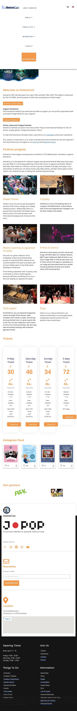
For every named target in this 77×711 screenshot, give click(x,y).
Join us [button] (27, 18)
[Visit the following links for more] (5, 547)
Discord (36, 142)
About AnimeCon (29, 8)
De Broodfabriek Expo (11, 611)
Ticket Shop (14, 424)
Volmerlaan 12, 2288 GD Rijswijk (15, 613)
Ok (2, 709)
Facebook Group (49, 142)
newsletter (50, 135)
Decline (9, 709)
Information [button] (28, 37)
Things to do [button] (27, 27)
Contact (29, 46)
